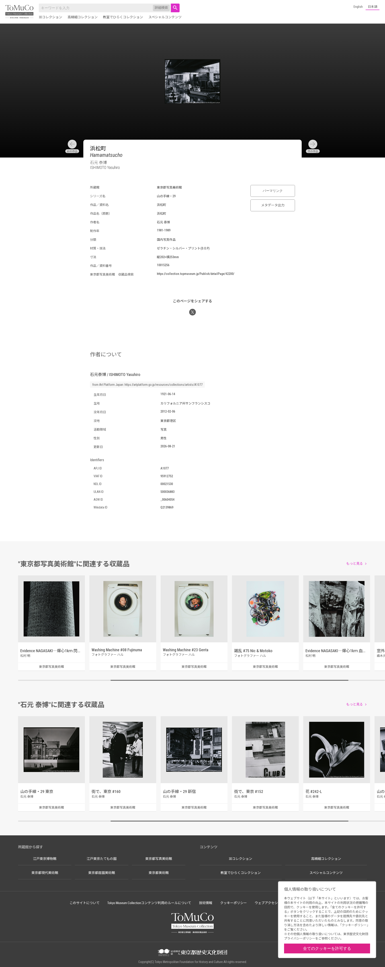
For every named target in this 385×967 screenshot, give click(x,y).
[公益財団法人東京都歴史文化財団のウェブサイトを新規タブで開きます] (192, 953)
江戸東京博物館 (44, 859)
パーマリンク (273, 191)
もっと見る (354, 564)
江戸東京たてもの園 (102, 859)
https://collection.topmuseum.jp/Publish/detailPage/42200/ (195, 274)
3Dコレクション (50, 17)
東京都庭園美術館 (101, 873)
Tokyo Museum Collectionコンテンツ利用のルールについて (149, 903)
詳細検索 (161, 8)
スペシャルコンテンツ (165, 17)
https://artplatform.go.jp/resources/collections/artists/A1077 (164, 384)
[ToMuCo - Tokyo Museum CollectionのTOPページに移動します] (19, 12)
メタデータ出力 (273, 205)
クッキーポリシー (233, 903)
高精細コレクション (83, 17)
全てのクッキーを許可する (327, 948)
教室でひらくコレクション (123, 17)
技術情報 (205, 903)
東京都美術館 (159, 873)
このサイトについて (85, 903)
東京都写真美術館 (158, 859)
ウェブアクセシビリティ (273, 903)
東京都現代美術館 (44, 873)
